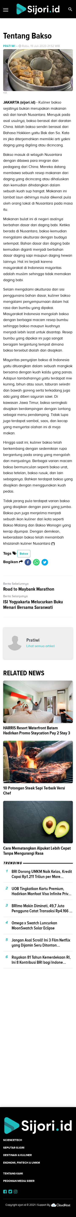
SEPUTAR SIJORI (13, 1147)
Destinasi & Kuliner (17, 1155)
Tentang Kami (13, 1173)
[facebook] (27, 562)
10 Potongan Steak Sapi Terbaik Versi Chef (34, 790)
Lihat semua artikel (40, 646)
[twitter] (44, 562)
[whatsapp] (36, 562)
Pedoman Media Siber (18, 1180)
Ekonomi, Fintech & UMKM (21, 1162)
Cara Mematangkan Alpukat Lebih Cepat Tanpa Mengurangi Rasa (37, 850)
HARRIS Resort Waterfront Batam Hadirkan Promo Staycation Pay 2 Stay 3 (36, 730)
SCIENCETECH (12, 1140)
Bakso (24, 553)
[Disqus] (38, 1045)
